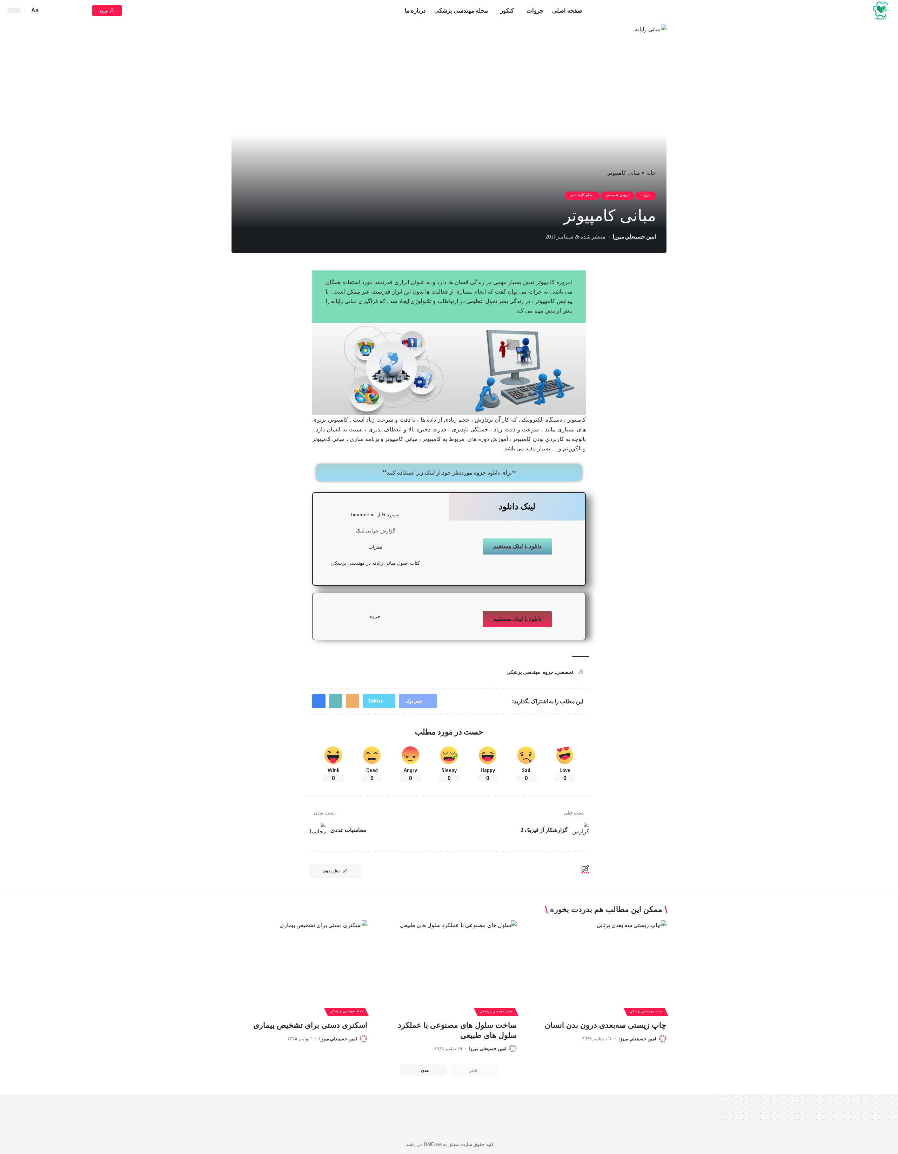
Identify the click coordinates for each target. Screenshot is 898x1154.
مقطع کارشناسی (582, 196)
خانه (651, 173)
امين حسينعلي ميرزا (634, 236)
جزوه (548, 672)
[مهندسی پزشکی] (881, 10)
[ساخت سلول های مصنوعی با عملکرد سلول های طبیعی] (449, 961)
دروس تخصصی (617, 196)
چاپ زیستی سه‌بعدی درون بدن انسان (605, 1025)
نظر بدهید (331, 870)
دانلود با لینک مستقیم (517, 546)
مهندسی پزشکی (523, 672)
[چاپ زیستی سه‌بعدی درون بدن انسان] (598, 961)
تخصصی (564, 672)
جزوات (646, 196)
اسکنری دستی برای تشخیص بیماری (310, 1025)
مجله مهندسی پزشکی (646, 1012)
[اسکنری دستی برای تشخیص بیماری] (299, 961)
